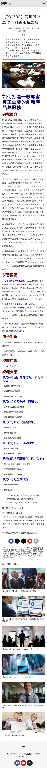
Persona (11, 548)
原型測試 (22, 550)
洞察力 (35, 552)
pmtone (22, 548)
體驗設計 (9, 558)
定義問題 (36, 550)
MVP (5, 548)
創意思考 (6, 550)
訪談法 (14, 556)
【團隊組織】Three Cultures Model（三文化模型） (20, 649)
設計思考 (21, 556)
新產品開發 (27, 552)
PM (17, 548)
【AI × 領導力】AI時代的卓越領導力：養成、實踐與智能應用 (22, 706)
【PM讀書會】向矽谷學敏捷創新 (13, 735)
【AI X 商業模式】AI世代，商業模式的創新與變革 (19, 591)
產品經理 (26, 554)
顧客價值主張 (31, 556)
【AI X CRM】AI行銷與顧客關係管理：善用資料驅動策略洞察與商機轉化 (23, 620)
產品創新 (11, 554)
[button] (44, 3)
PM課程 (29, 548)
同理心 (28, 550)
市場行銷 (18, 552)
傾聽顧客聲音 (38, 548)
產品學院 (18, 554)
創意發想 (14, 550)
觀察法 (8, 556)
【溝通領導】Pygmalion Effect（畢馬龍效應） (18, 677)
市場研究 (11, 552)
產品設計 (34, 554)
